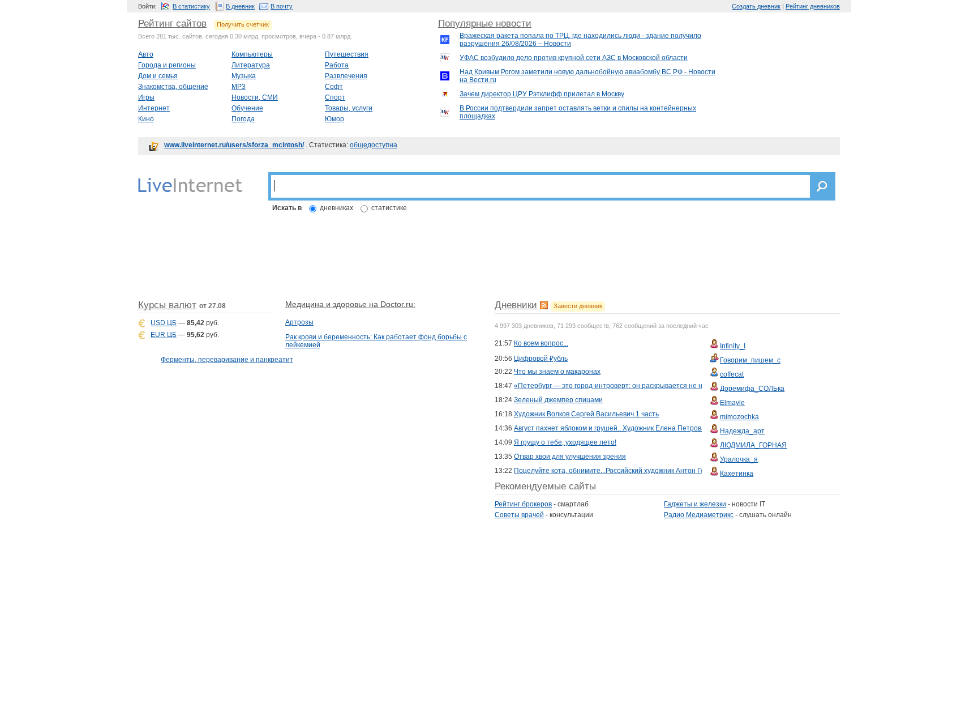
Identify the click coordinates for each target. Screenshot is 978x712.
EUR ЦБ (164, 335)
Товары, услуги (348, 108)
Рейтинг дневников (813, 6)
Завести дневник (578, 305)
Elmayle (732, 403)
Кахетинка (736, 473)
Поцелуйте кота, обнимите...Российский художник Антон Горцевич (620, 471)
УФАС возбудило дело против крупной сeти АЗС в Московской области (574, 58)
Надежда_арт (742, 431)
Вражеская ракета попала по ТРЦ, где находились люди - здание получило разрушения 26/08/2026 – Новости (580, 40)
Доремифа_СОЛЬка (752, 389)
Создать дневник (756, 6)
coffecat (732, 374)
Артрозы (299, 322)
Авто (145, 54)
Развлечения (346, 76)
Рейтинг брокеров (523, 504)
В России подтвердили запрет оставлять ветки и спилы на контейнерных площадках (578, 112)
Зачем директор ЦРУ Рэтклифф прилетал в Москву (542, 94)
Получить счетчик (243, 24)
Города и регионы (167, 65)
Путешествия (346, 54)
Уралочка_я (739, 459)
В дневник (240, 6)
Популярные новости (484, 23)
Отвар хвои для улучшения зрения (570, 457)
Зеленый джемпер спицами (558, 400)
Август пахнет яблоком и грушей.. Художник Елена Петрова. (610, 428)
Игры (146, 97)
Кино (146, 119)
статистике (389, 208)
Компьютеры (252, 54)
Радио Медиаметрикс (699, 515)
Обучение (247, 108)
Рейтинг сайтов (172, 23)
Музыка (243, 76)
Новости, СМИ (254, 97)
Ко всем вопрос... (541, 343)
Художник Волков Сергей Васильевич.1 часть (586, 414)
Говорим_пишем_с (750, 360)
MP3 (238, 87)
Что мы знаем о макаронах (557, 372)
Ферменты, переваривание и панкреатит (227, 360)
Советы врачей (519, 515)
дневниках (336, 208)
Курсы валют (167, 305)
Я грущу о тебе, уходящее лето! (565, 442)
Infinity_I (732, 346)
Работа (337, 65)
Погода (243, 119)
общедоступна (373, 145)
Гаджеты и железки (695, 504)
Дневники (516, 305)
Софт (334, 87)
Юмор (334, 119)
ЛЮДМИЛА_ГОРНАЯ (753, 445)
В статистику (191, 6)
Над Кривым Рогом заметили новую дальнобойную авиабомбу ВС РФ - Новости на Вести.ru (587, 76)
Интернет (154, 108)
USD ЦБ (164, 323)
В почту (282, 6)
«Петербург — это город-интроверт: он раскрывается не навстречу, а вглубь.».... (643, 386)
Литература (250, 65)
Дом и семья (158, 76)
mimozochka (739, 417)
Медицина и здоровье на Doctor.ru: (350, 304)
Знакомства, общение (173, 87)
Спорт (335, 97)
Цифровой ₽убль (541, 359)
